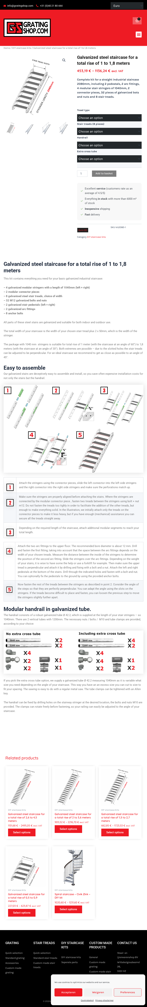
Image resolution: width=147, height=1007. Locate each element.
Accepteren (68, 992)
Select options (21, 832)
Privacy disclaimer (104, 1000)
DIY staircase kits (21, 48)
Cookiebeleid (87, 1000)
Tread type (83, 110)
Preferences (127, 992)
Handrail (82, 137)
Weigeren (98, 992)
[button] (139, 34)
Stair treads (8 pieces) (90, 123)
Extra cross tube (87, 151)
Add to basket (104, 173)
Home (7, 48)
